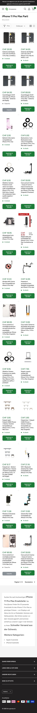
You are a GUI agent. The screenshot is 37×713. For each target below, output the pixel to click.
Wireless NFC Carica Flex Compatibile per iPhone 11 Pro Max (8, 283)
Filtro (8, 26)
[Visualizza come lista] (34, 26)
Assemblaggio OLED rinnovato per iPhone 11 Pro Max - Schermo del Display (8, 97)
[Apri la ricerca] (25, 9)
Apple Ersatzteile (12, 640)
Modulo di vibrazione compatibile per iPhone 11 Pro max (8, 515)
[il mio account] (29, 9)
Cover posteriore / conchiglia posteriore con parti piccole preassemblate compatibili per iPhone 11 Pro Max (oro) (9, 559)
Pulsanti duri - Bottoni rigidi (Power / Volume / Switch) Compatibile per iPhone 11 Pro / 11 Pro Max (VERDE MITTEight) (9, 471)
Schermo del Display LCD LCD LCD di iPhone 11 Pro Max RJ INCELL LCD (27, 54)
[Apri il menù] (3, 9)
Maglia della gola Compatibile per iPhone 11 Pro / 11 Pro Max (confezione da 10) (27, 240)
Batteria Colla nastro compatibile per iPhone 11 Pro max (8, 139)
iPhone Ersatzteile (12, 643)
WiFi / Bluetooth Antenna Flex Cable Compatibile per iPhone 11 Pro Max (27, 469)
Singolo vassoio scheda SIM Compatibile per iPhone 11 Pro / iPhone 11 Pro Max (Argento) (27, 375)
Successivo (29, 582)
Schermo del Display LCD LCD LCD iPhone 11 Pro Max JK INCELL (9, 53)
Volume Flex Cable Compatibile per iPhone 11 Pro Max (26, 515)
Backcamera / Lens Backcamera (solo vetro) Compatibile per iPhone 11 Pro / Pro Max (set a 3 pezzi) (28, 141)
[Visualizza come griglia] (31, 26)
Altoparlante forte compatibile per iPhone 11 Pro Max (7, 237)
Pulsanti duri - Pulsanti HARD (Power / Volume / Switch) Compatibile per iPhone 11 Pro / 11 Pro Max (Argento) (27, 424)
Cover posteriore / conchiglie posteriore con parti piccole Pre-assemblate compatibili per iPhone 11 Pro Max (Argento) (9, 329)
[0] (33, 9)
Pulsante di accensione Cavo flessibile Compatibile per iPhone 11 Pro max (27, 284)
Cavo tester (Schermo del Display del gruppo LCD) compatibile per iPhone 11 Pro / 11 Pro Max (28, 328)
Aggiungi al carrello (9, 66)
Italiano (5, 691)
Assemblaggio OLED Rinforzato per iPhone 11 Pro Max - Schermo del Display (27, 97)
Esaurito (9, 110)
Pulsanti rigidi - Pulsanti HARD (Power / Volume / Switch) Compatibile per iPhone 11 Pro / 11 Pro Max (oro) (9, 424)
